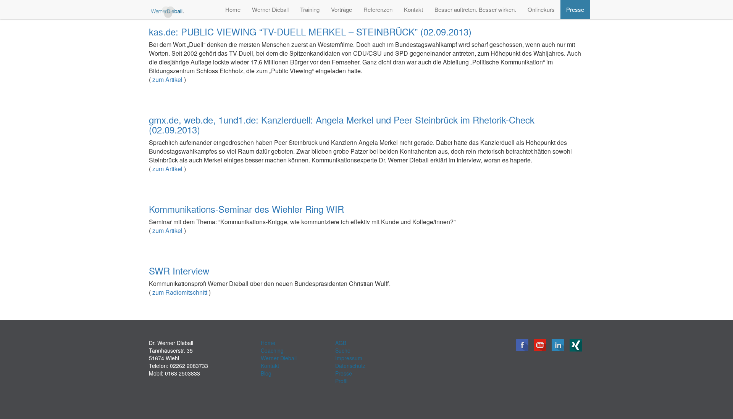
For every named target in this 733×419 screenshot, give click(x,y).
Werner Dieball (270, 9)
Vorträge (341, 9)
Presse (575, 9)
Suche (342, 350)
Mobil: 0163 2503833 (174, 373)
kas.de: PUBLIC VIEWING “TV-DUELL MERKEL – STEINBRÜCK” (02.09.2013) (310, 31)
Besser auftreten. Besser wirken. (475, 9)
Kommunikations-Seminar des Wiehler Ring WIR (246, 208)
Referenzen (377, 9)
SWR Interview (179, 270)
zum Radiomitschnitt (179, 292)
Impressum (348, 358)
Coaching (272, 350)
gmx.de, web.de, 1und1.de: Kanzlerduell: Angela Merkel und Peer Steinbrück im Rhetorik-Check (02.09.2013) (341, 124)
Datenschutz (350, 365)
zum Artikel (167, 79)
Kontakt (413, 9)
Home (233, 9)
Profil (341, 381)
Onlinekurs (541, 9)
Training (310, 9)
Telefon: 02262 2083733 (178, 365)
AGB (340, 343)
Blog (266, 373)
